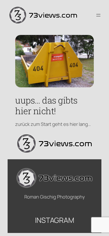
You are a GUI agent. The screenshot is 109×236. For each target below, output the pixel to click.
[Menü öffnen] (98, 15)
